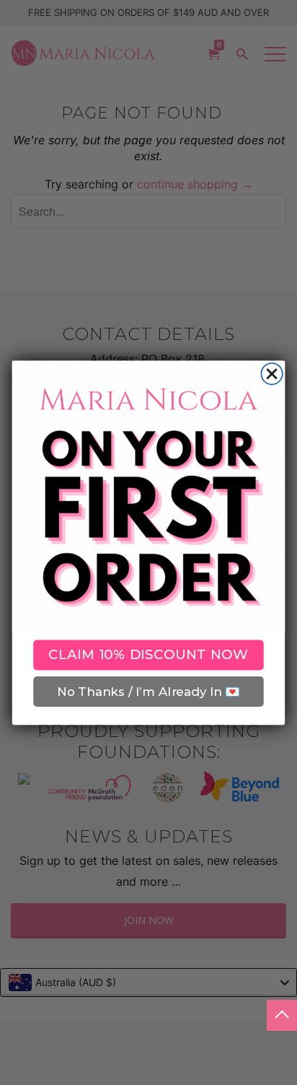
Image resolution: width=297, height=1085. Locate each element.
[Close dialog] (271, 373)
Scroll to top (282, 1015)
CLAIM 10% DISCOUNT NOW (148, 654)
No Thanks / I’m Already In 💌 (148, 691)
